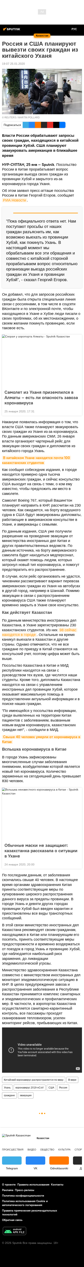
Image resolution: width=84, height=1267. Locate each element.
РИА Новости (14, 200)
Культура (64, 1149)
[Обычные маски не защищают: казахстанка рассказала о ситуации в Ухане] (42, 814)
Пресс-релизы (24, 1190)
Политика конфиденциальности (23, 1195)
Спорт (79, 1149)
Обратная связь (12, 1220)
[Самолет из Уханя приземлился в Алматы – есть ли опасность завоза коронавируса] (42, 361)
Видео (32, 1149)
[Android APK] (14, 1231)
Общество (47, 1149)
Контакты (57, 1184)
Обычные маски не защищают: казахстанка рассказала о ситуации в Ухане (40, 851)
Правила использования (33, 1184)
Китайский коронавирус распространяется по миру (33, 1079)
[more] (77, 411)
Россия (63, 1087)
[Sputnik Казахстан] (12, 30)
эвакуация (26, 1095)
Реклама (7, 1190)
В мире (72, 1079)
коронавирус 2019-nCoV (29, 1087)
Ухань (7, 1087)
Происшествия (12, 1149)
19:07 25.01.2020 (13, 63)
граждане (9, 1095)
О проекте (9, 1184)
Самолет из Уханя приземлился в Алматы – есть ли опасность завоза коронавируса (41, 397)
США (51, 1087)
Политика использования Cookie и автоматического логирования (25, 1203)
